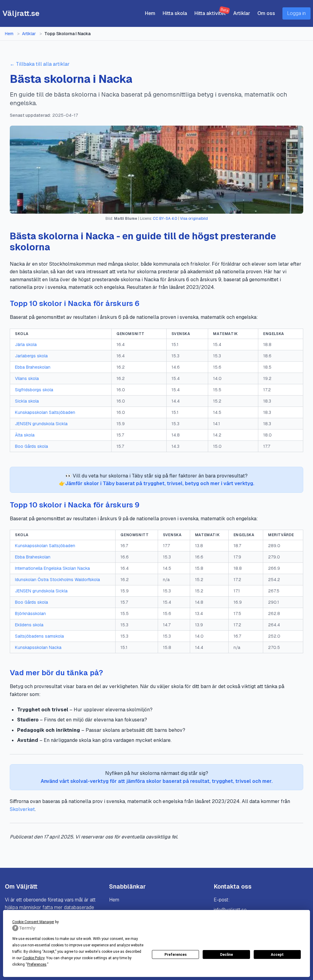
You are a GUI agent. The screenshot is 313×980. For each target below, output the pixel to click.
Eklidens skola (29, 625)
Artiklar (241, 13)
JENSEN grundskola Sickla (41, 423)
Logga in (296, 13)
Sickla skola (27, 401)
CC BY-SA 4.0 (165, 218)
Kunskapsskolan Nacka (38, 647)
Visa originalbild (194, 218)
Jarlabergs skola (31, 356)
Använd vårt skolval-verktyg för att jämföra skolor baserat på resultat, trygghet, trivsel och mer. (157, 781)
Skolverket (22, 809)
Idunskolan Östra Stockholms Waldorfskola (57, 579)
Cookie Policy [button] (33, 958)
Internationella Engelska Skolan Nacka (52, 568)
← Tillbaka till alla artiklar (40, 64)
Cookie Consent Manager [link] (33, 922)
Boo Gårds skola (31, 446)
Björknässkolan (30, 613)
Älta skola (25, 435)
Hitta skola (175, 13)
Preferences (175, 954)
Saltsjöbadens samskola (39, 636)
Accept (277, 954)
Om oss (266, 13)
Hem (150, 13)
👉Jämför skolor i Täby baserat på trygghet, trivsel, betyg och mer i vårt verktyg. (156, 483)
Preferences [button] (36, 964)
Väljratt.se (20, 13)
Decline (226, 954)
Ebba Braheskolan (32, 367)
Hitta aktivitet (210, 13)
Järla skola (26, 344)
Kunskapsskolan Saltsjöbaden (45, 412)
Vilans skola (27, 378)
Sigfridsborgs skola (34, 389)
